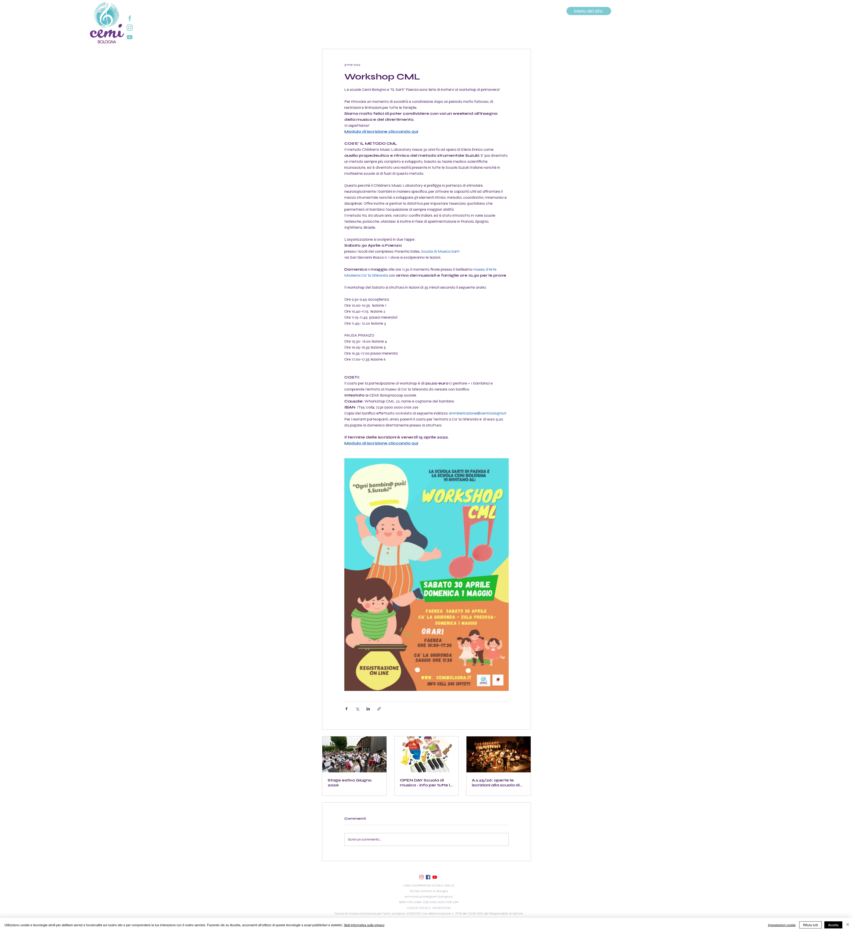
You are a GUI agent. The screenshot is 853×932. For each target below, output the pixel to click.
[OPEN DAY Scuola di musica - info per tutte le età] (427, 754)
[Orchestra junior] (498, 754)
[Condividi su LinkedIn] (368, 709)
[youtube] (434, 877)
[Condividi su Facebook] (346, 709)
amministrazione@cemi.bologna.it (429, 896)
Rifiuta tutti (810, 925)
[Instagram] (421, 877)
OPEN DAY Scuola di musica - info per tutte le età (426, 782)
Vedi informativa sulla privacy (364, 925)
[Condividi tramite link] (379, 709)
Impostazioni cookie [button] (782, 925)
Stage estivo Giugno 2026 (350, 782)
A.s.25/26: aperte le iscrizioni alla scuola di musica (496, 782)
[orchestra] (354, 754)
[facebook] (428, 877)
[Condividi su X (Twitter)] (357, 709)
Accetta (833, 925)
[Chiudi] (847, 924)
